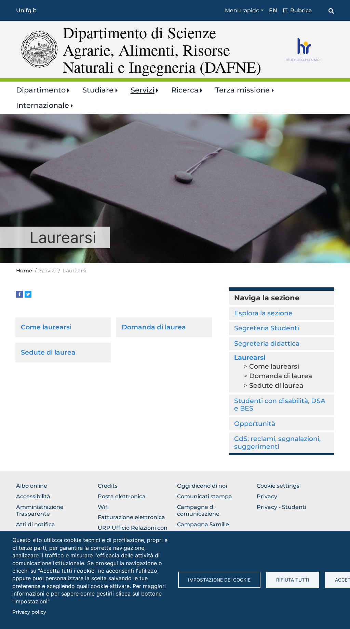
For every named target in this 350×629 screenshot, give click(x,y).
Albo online (31, 486)
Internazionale (42, 105)
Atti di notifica (35, 524)
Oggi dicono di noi (202, 486)
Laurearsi (250, 357)
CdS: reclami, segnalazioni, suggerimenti (277, 442)
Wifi (103, 507)
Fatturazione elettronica (131, 517)
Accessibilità (33, 496)
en (273, 10)
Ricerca (185, 90)
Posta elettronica (122, 496)
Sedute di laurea (48, 352)
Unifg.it (26, 10)
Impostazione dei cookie (219, 580)
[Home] (39, 49)
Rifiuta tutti (292, 580)
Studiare (97, 90)
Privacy (267, 496)
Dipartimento (41, 90)
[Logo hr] (307, 49)
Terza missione (242, 90)
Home (24, 271)
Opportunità (254, 424)
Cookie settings (278, 486)
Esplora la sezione (263, 313)
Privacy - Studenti (281, 507)
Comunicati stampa (204, 496)
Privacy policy (29, 612)
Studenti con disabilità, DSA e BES (279, 404)
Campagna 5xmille (203, 524)
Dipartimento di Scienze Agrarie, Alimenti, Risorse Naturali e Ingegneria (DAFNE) (162, 49)
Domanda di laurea (154, 327)
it (285, 10)
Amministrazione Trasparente (40, 510)
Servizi (142, 90)
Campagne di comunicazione (198, 510)
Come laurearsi (46, 327)
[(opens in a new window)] (19, 294)
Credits (108, 486)
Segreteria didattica (266, 343)
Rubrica (301, 10)
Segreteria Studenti (266, 328)
